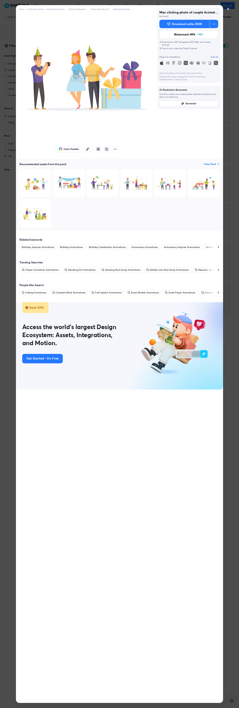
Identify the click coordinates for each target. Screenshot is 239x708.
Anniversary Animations (144, 247)
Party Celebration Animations (79, 9)
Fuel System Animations (108, 292)
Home (22, 9)
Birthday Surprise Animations (123, 9)
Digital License (190, 48)
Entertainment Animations (56, 9)
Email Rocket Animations (145, 292)
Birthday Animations (71, 247)
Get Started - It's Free (42, 358)
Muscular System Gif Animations (216, 269)
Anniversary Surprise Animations (182, 247)
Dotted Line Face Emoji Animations (169, 269)
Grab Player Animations (181, 292)
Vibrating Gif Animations (82, 269)
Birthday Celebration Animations (107, 247)
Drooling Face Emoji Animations (122, 269)
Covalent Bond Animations (70, 292)
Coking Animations (35, 292)
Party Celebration (197, 76)
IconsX (165, 16)
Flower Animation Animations (41, 269)
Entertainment (166, 79)
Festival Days (181, 79)
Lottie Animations (35, 9)
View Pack (210, 164)
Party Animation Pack (101, 9)
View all (214, 57)
